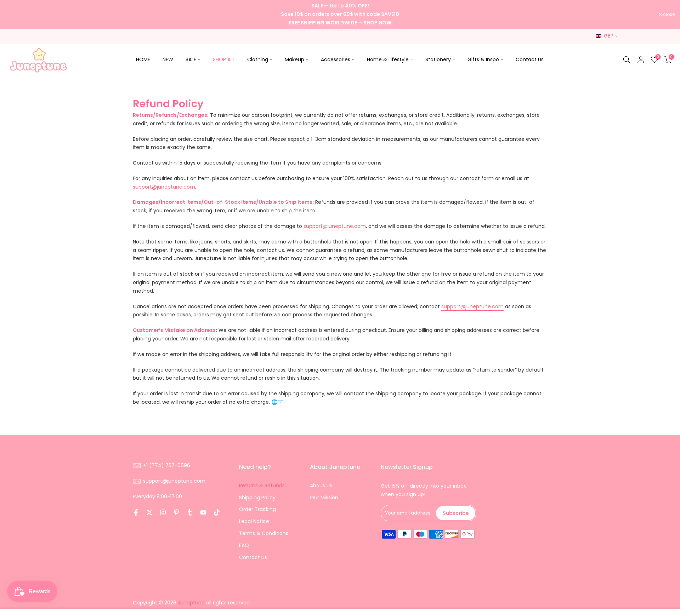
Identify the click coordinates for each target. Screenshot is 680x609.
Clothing (257, 59)
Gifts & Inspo (483, 59)
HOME (143, 59)
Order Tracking (257, 509)
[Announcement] (340, 14)
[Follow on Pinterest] (176, 512)
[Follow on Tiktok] (217, 512)
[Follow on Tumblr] (190, 512)
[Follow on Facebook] (136, 512)
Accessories (335, 59)
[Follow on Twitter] (149, 512)
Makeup (294, 59)
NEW (168, 59)
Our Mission (324, 497)
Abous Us (321, 485)
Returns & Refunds (262, 485)
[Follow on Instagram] (163, 512)
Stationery (438, 59)
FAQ (244, 545)
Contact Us (530, 59)
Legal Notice (254, 521)
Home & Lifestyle (388, 59)
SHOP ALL (224, 59)
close (14, 14)
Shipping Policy (257, 497)
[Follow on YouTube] (203, 512)
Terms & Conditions (263, 533)
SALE (191, 59)
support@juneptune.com (164, 186)
